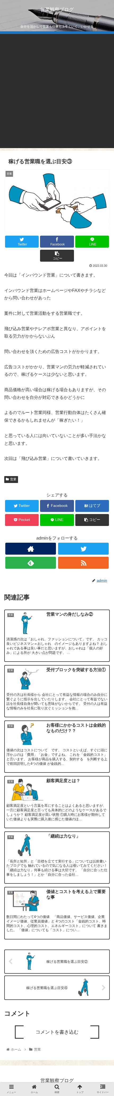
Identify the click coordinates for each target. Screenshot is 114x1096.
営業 (13, 479)
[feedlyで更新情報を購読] (30, 563)
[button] (103, 690)
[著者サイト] (30, 549)
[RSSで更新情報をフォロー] (83, 563)
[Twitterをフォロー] (83, 549)
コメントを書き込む (57, 1032)
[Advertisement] (57, 91)
